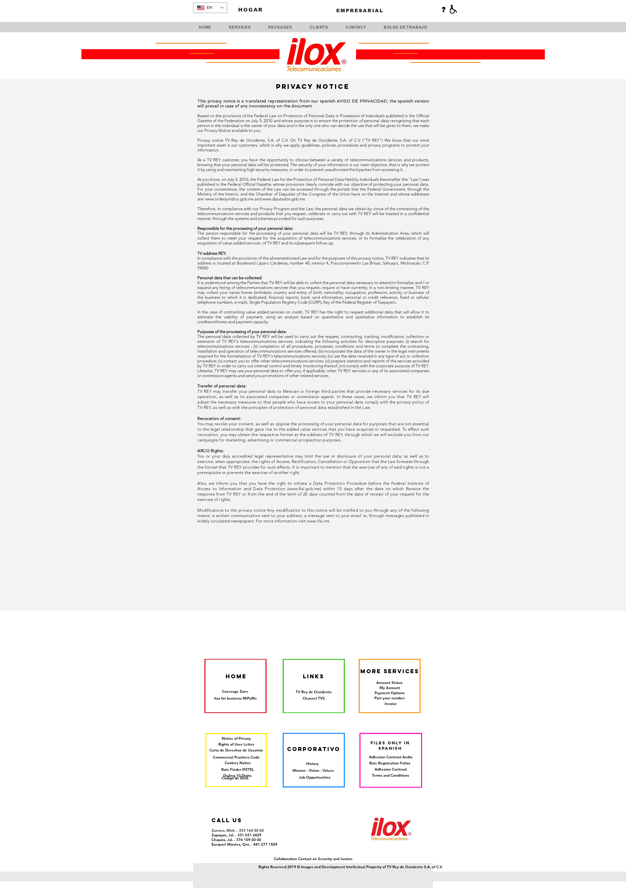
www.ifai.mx (318, 521)
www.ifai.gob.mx (304, 488)
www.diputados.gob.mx (283, 198)
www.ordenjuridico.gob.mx (229, 198)
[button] (314, 698)
